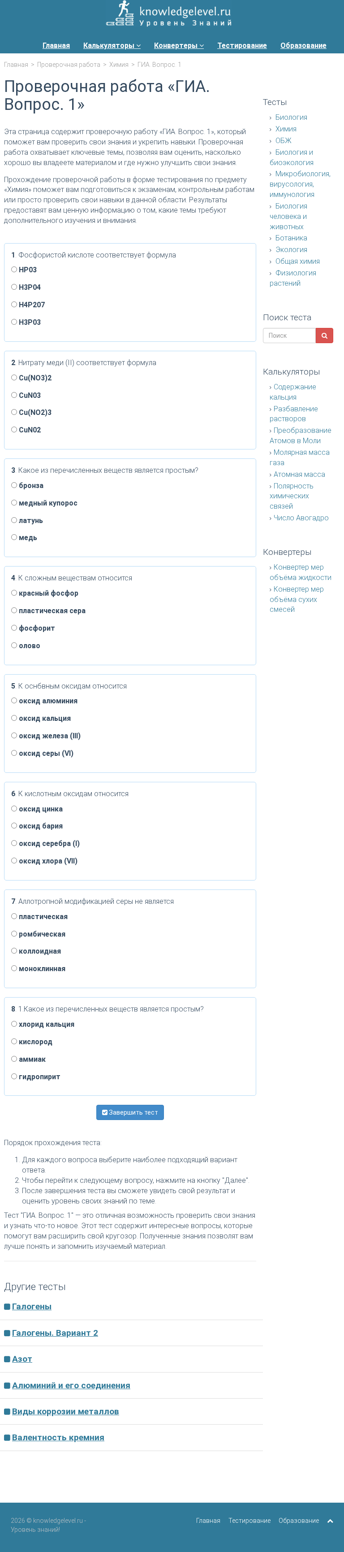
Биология (290, 117)
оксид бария (40, 826)
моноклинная (41, 968)
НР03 (27, 270)
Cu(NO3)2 (34, 378)
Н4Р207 (31, 305)
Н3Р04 (29, 287)
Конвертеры (176, 45)
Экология (290, 249)
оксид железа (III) (49, 736)
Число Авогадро (301, 518)
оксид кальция (44, 718)
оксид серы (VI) (45, 753)
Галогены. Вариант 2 (55, 1333)
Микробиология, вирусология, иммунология (300, 184)
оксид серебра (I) (48, 843)
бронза (30, 485)
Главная (56, 45)
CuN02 (29, 430)
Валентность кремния (58, 1437)
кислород (34, 1042)
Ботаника (290, 238)
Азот (22, 1359)
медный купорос (47, 503)
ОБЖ (283, 140)
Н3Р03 (29, 322)
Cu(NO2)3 (34, 412)
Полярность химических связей (292, 496)
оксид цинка (40, 809)
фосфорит (36, 628)
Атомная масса (299, 474)
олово (28, 645)
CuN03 (29, 395)
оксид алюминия (47, 701)
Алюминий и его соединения (71, 1385)
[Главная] (169, 14)
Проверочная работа (68, 64)
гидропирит (38, 1076)
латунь (30, 520)
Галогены (32, 1306)
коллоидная (39, 951)
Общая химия (297, 261)
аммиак (31, 1059)
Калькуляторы (109, 45)
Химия (119, 64)
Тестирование (242, 45)
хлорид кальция (45, 1024)
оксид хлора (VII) (47, 861)
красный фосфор (47, 593)
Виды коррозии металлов (65, 1411)
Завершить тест (133, 1112)
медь (27, 537)
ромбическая (41, 934)
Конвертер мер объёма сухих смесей (297, 599)
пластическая (42, 916)
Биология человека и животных (288, 216)
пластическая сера (51, 610)
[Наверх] (330, 1520)
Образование (303, 45)
